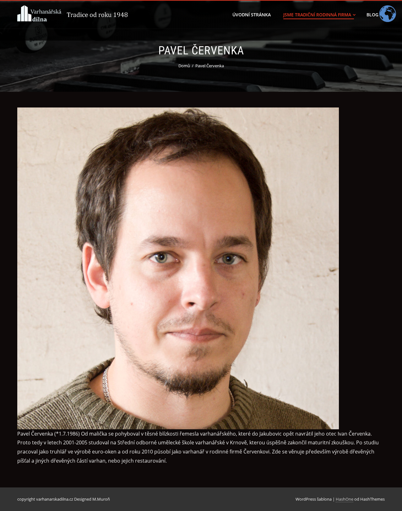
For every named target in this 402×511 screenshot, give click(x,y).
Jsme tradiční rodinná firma (317, 15)
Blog (372, 15)
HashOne (344, 499)
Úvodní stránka (251, 15)
